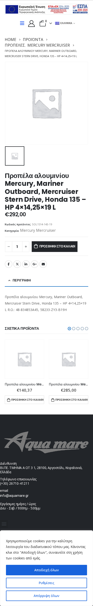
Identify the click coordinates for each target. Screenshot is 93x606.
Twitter (17, 264)
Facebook (8, 264)
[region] (46, 568)
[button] (69, 328)
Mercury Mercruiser (38, 230)
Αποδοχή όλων (46, 570)
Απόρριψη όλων (46, 595)
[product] (24, 359)
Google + (34, 264)
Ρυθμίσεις (46, 583)
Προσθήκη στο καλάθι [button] (27, 400)
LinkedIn (26, 264)
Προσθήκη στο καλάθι (57, 246)
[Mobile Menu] (22, 23)
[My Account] (31, 23)
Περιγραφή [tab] (22, 280)
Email (43, 264)
